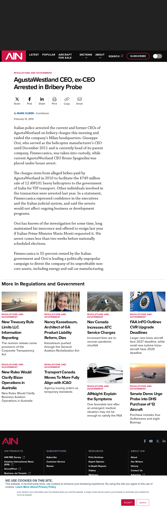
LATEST (34, 54)
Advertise (136, 475)
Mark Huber (25, 113)
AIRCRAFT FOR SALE (65, 56)
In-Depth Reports (97, 466)
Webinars (93, 475)
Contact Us (137, 470)
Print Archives (96, 457)
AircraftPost (10, 468)
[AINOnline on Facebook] (145, 441)
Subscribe (138, 56)
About (134, 457)
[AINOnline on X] (157, 441)
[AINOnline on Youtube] (151, 441)
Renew (50, 466)
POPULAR (48, 54)
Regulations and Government (33, 72)
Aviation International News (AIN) (19, 463)
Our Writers (137, 461)
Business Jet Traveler (15, 473)
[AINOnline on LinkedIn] (164, 441)
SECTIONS (86, 55)
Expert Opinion (96, 461)
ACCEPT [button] (128, 502)
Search (114, 56)
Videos (92, 470)
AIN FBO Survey (12, 457)
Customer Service (55, 461)
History (134, 466)
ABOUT (99, 55)
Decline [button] (142, 502)
